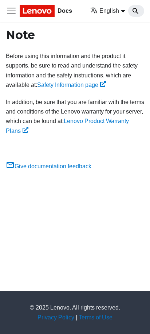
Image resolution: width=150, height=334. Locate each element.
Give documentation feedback (53, 166)
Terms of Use (95, 317)
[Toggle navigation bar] (11, 10)
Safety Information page (67, 85)
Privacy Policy (56, 317)
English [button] (109, 11)
